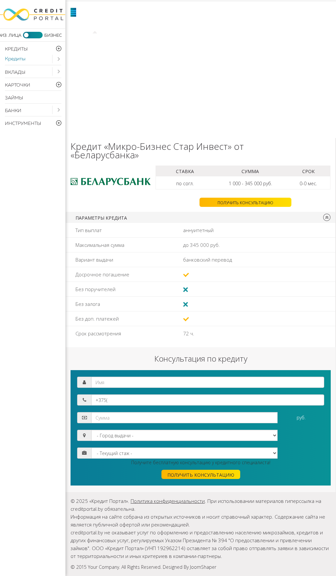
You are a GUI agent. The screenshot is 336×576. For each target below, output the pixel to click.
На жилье (270, 26)
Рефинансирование (237, 43)
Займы (14, 98)
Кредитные (194, 75)
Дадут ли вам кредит (212, 59)
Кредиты (15, 58)
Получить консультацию (245, 203)
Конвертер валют (133, 124)
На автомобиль (130, 43)
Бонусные (270, 75)
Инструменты (126, 108)
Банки (13, 111)
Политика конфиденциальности (168, 501)
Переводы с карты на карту (259, 124)
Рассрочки (119, 92)
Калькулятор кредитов (236, 108)
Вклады (15, 72)
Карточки (117, 75)
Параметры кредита (101, 218)
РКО (244, 92)
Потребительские (182, 26)
